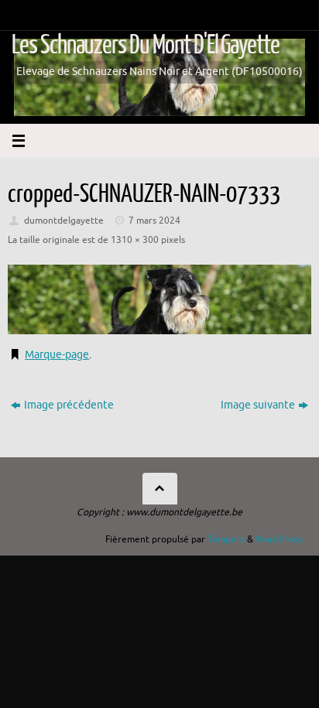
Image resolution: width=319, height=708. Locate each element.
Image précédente (69, 405)
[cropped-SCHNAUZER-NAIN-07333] (159, 299)
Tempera (226, 539)
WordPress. (280, 539)
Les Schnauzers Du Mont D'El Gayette (146, 45)
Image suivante (258, 405)
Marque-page (57, 354)
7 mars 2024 (154, 220)
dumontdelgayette (64, 220)
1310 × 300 (135, 240)
